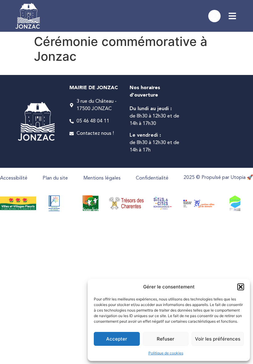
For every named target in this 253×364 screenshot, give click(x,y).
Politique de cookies (165, 353)
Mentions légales (102, 178)
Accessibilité (13, 178)
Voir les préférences (217, 339)
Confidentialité (152, 178)
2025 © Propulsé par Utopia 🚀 (218, 177)
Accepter (116, 339)
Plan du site (55, 178)
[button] (241, 287)
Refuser (165, 339)
